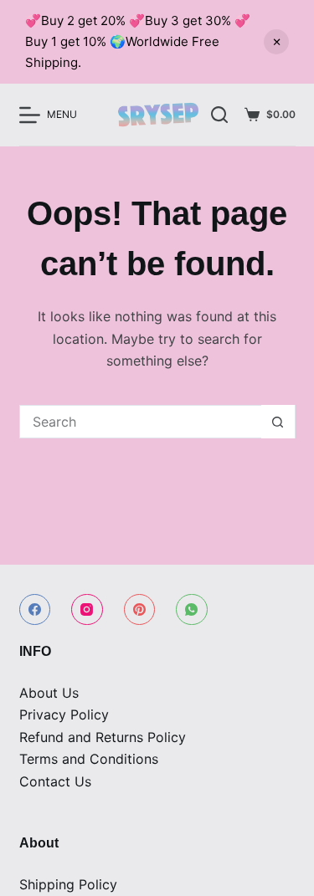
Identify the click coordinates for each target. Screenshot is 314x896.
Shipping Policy (68, 884)
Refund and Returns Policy (102, 737)
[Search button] (278, 421)
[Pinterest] (140, 610)
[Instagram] (87, 610)
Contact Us (55, 781)
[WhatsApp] (192, 610)
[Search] (219, 114)
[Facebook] (35, 610)
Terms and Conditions (88, 758)
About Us (49, 692)
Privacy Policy (64, 714)
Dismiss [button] (276, 41)
